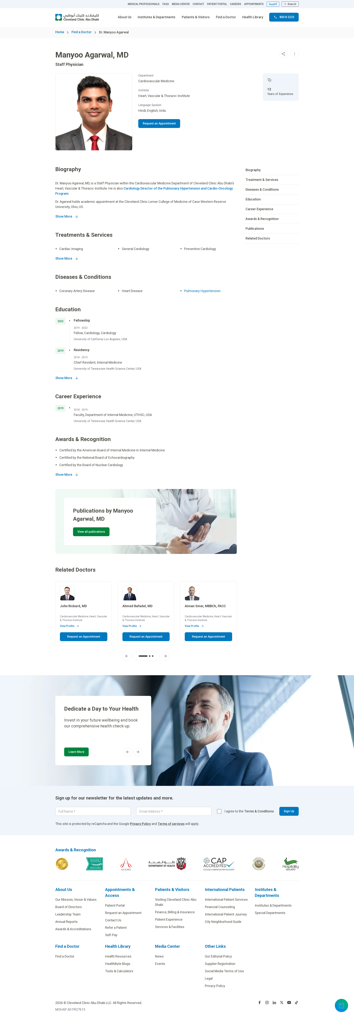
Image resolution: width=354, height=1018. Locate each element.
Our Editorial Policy (218, 956)
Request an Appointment (159, 123)
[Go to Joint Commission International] (62, 863)
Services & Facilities (169, 927)
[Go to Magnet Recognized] (94, 863)
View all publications (91, 531)
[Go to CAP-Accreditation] (219, 863)
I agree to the (249, 811)
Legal (209, 978)
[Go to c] (258, 863)
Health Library (252, 17)
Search (292, 4)
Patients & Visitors (196, 17)
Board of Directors (68, 907)
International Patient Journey (226, 914)
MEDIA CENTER (181, 4)
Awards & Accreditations (73, 929)
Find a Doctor (226, 17)
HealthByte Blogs (117, 964)
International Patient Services (226, 899)
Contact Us (113, 920)
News (159, 956)
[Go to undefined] (259, 1002)
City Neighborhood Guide (223, 922)
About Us (124, 17)
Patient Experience (169, 919)
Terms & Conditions (259, 811)
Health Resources (118, 956)
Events (160, 964)
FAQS (165, 4)
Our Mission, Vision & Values (76, 899)
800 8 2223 (287, 17)
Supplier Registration (220, 964)
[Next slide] (165, 656)
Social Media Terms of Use (224, 971)
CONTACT (198, 4)
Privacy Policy (140, 824)
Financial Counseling (220, 907)
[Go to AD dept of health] (167, 863)
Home (59, 32)
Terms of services (171, 824)
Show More (63, 216)
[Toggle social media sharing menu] (284, 54)
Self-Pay (111, 935)
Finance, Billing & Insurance (175, 912)
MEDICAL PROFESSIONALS (143, 4)
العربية (273, 3)
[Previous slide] (126, 656)
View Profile (67, 626)
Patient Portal (115, 905)
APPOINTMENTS (254, 4)
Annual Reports (66, 922)
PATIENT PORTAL (217, 4)
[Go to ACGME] (125, 863)
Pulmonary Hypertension (202, 291)
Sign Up (289, 811)
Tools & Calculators (119, 971)
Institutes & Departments (156, 17)
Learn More (76, 752)
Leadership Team (68, 914)
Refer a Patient (116, 927)
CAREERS (235, 4)
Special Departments (270, 913)
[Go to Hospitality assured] (291, 863)
